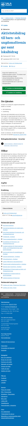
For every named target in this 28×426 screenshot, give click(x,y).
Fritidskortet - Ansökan (9, 236)
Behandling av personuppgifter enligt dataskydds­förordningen (11, 417)
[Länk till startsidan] (6, 4)
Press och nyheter (5, 390)
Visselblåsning (5, 403)
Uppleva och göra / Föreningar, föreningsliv (14, 285)
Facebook (3, 378)
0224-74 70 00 (13, 304)
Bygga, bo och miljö (6, 360)
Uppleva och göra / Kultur (9, 287)
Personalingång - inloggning (8, 405)
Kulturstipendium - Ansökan (10, 259)
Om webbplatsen (5, 411)
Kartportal (3, 350)
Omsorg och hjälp (5, 366)
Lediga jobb (4, 401)
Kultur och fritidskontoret (15, 63)
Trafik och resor (5, 368)
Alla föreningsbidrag (8, 225)
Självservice (4, 396)
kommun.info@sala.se (11, 306)
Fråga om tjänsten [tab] (8, 208)
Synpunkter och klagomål (8, 348)
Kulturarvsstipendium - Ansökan (11, 256)
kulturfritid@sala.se (17, 215)
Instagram (3, 380)
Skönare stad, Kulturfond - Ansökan (12, 266)
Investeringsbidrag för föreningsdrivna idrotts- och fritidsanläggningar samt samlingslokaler (13, 247)
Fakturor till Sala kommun (8, 342)
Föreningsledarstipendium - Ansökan (12, 239)
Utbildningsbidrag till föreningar (11, 278)
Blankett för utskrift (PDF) (19, 134)
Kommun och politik (6, 362)
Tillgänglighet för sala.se (7, 414)
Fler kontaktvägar (5, 338)
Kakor (2, 409)
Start (2, 18)
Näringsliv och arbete (6, 364)
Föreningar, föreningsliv (20, 18)
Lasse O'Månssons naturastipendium (13, 261)
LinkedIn (3, 382)
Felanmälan (4, 346)
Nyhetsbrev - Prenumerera (8, 394)
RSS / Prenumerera (6, 392)
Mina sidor (4, 398)
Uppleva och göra (9, 18)
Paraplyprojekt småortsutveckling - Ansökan (14, 264)
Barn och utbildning (6, 357)
